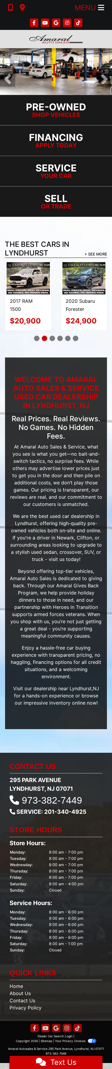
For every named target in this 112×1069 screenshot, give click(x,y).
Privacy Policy (26, 1008)
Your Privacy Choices (70, 1041)
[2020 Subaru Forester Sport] (84, 278)
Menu (86, 7)
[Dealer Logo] (56, 39)
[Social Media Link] (67, 23)
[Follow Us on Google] (56, 23)
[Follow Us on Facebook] (34, 23)
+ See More (96, 254)
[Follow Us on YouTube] (45, 23)
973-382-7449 (52, 800)
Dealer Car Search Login (55, 1036)
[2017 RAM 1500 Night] (28, 278)
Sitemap (46, 1041)
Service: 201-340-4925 (51, 811)
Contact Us (22, 1000)
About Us (20, 993)
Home (16, 986)
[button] (7, 79)
